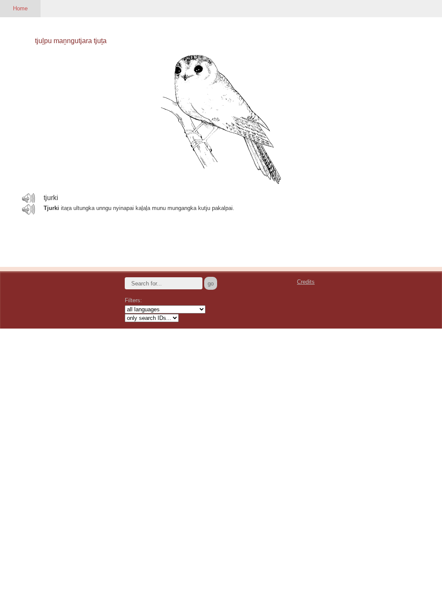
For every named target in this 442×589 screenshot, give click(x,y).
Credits (306, 282)
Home (20, 8)
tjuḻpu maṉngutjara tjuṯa (71, 40)
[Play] (28, 198)
